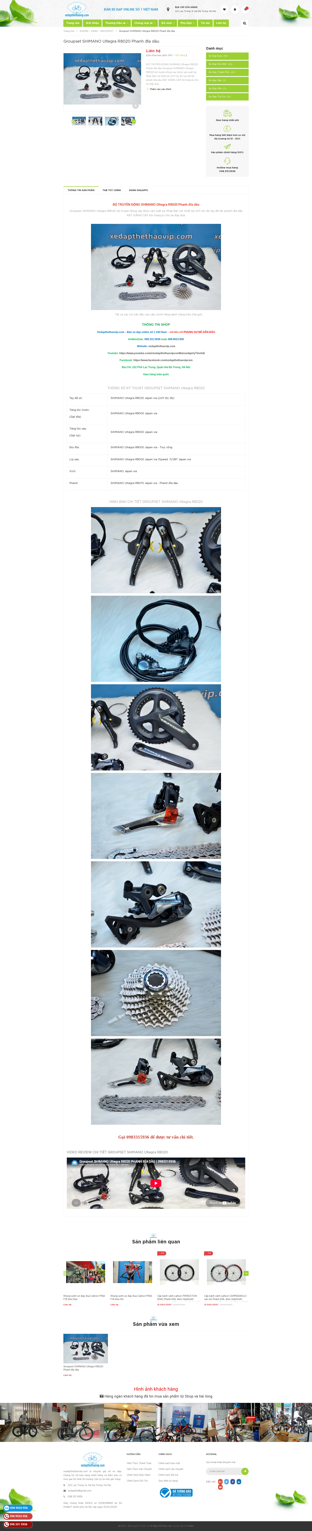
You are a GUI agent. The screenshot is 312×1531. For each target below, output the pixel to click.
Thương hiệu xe (115, 23)
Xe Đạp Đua (218, 56)
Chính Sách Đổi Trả (137, 1481)
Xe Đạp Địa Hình (220, 64)
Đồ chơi (167, 23)
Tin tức (205, 23)
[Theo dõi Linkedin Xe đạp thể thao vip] (239, 1481)
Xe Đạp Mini (217, 89)
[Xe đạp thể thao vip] (92, 1460)
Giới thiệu (92, 23)
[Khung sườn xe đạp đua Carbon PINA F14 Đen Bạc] (85, 1272)
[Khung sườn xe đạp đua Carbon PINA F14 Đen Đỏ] (132, 1272)
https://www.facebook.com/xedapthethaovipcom (163, 360)
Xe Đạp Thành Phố (221, 72)
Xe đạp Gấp (217, 80)
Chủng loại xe (143, 23)
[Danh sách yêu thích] (225, 6)
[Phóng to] (135, 105)
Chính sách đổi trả (168, 1475)
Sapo (191, 1526)
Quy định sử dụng (168, 1481)
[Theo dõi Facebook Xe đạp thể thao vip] (232, 1481)
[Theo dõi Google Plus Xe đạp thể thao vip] (220, 1481)
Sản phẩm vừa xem (156, 1324)
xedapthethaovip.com (161, 346)
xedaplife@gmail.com (79, 1491)
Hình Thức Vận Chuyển (139, 1469)
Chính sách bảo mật (169, 1463)
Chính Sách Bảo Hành (138, 1475)
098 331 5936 (75, 1497)
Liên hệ (221, 23)
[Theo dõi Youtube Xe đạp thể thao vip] (220, 1487)
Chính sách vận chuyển (170, 1469)
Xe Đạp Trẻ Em (219, 97)
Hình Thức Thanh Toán (139, 1463)
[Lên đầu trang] (305, 1511)
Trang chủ (72, 23)
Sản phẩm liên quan (156, 1242)
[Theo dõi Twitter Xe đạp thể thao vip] (226, 1481)
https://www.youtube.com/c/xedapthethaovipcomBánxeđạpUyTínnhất (162, 353)
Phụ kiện (187, 23)
